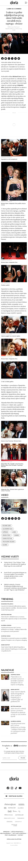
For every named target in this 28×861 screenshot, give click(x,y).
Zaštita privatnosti (17, 832)
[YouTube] (20, 788)
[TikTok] (16, 788)
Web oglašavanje (5, 833)
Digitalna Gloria (15, 796)
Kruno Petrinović (15, 27)
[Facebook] (8, 788)
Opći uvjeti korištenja (19, 833)
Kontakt (20, 835)
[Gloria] (14, 3)
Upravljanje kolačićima (14, 839)
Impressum (6, 832)
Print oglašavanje (10, 835)
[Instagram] (12, 788)
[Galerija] (14, 44)
